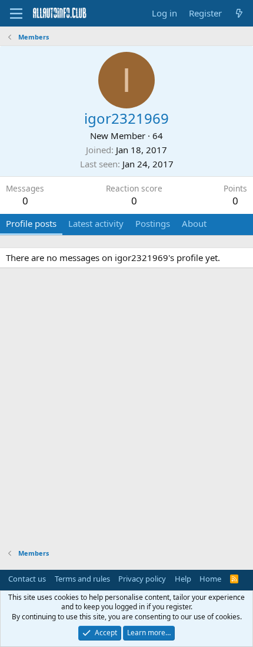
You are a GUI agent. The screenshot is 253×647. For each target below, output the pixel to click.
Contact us (27, 578)
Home (210, 578)
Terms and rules (82, 578)
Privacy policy (142, 578)
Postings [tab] (152, 223)
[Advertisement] (126, 410)
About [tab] (194, 223)
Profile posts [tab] (31, 223)
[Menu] (16, 13)
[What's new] (239, 13)
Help (183, 578)
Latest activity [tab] (96, 223)
